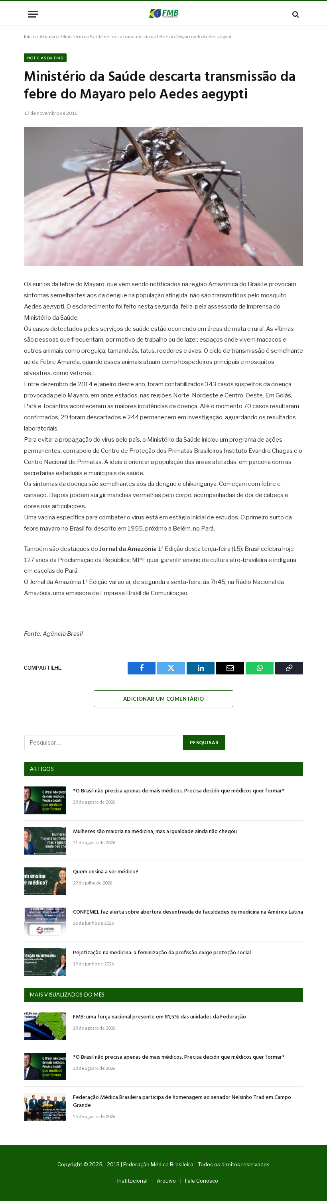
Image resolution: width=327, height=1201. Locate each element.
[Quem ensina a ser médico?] (45, 881)
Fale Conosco (201, 1180)
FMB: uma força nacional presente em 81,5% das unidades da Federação (159, 1017)
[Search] (295, 14)
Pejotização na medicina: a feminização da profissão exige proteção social (162, 953)
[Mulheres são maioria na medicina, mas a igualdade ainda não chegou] (45, 841)
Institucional (132, 1180)
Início (29, 36)
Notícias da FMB (45, 57)
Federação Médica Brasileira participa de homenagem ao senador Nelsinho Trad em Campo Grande (182, 1102)
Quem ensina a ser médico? (105, 872)
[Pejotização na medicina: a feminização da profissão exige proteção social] (45, 962)
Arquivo (48, 36)
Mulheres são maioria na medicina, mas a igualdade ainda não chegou (155, 832)
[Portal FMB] (163, 14)
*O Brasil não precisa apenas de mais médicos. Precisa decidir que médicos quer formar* (179, 791)
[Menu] (33, 14)
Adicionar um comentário (163, 699)
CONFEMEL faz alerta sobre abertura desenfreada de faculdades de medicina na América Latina (188, 912)
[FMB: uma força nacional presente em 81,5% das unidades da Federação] (45, 1026)
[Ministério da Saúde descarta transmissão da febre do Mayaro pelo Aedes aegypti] (163, 196)
